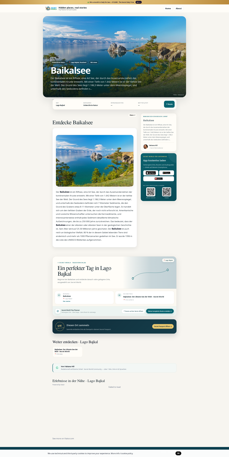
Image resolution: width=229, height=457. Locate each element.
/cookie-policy (126, 453)
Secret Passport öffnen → (163, 326)
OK (178, 453)
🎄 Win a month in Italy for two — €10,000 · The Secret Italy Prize (113, 2)
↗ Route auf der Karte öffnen (133, 311)
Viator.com (69, 438)
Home (168, 8)
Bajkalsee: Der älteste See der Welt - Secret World (143, 297)
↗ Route (169, 104)
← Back (53, 57)
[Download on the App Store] (150, 172)
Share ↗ (132, 115)
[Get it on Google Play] (166, 172)
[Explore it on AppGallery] (158, 178)
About (179, 8)
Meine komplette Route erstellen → (160, 311)
